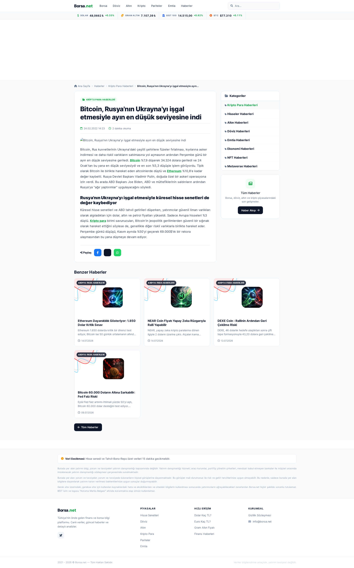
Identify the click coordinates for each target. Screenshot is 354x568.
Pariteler (156, 6)
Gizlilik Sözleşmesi (259, 515)
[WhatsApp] (117, 252)
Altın (129, 6)
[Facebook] (97, 252)
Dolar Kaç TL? (202, 515)
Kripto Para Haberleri (120, 86)
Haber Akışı (248, 210)
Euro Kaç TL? (202, 521)
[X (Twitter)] (107, 252)
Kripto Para (147, 533)
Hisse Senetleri (149, 515)
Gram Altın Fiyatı (204, 527)
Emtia (171, 6)
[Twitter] (61, 535)
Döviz (116, 6)
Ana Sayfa (84, 86)
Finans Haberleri (204, 533)
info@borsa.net (262, 521)
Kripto (141, 6)
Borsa (83, 6)
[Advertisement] (177, 49)
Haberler (186, 6)
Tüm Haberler (89, 427)
